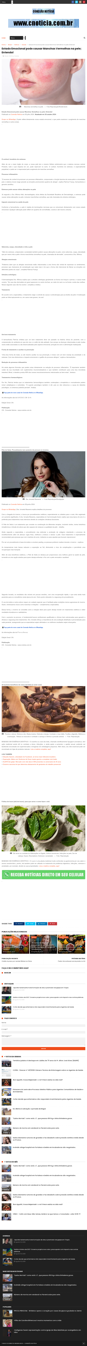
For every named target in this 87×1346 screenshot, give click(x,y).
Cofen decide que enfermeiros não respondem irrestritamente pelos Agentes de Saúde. (43, 1007)
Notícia (16, 45)
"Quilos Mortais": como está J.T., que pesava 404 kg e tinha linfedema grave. (42, 1118)
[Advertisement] (43, 140)
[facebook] (73, 2)
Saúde (24, 45)
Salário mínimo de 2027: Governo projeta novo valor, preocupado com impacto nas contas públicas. (48, 997)
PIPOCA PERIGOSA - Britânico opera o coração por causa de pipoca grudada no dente (47, 1311)
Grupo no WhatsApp (8, 119)
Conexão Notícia (16, 114)
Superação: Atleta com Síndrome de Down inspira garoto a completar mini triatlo (30, 759)
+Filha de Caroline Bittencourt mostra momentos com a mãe (37, 1320)
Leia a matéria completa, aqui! (41, 749)
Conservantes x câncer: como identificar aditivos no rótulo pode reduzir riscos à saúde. (71, 947)
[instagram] (80, 2)
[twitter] (76, 2)
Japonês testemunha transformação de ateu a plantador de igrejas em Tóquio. (41, 988)
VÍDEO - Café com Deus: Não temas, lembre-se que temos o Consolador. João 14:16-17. (47, 1214)
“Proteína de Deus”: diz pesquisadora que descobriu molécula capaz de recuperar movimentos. (43, 946)
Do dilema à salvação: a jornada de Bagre (29, 1109)
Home (4, 38)
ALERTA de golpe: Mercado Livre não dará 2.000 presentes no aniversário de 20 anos (32, 762)
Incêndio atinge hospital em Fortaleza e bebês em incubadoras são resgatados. (44, 1147)
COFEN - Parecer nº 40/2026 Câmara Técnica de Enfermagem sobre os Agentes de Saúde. (48, 1070)
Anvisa (34, 937)
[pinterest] (84, 2)
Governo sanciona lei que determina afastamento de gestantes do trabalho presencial (32, 764)
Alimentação (8, 937)
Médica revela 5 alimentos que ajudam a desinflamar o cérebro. (15, 947)
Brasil (10, 45)
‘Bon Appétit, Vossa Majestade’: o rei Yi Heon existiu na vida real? (38, 1080)
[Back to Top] (83, 1343)
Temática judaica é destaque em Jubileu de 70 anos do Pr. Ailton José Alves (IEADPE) (46, 1061)
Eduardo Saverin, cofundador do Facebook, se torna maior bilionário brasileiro (29, 757)
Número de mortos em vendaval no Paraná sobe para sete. (36, 1128)
